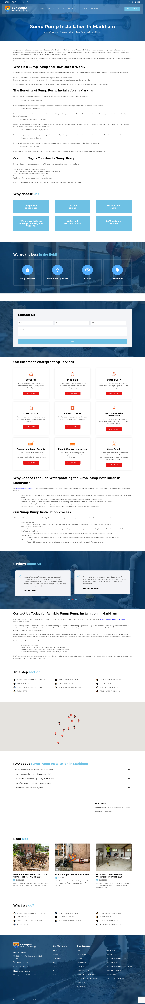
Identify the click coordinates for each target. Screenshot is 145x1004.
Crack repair (111, 950)
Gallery (61, 9)
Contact (94, 9)
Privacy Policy (57, 958)
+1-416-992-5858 (134, 2)
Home (41, 9)
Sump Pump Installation (85, 974)
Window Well (81, 986)
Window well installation (115, 978)
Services (50, 9)
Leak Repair (81, 966)
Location (72, 9)
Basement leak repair (114, 970)
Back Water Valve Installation (87, 978)
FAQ (111, 9)
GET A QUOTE (132, 9)
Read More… (31, 393)
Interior (79, 958)
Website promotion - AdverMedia (25, 1000)
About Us (83, 9)
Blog (104, 9)
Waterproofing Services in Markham (61, 32)
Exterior (79, 950)
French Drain (81, 982)
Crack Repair (81, 962)
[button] (74, 727)
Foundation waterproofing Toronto (119, 966)
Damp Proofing (82, 954)
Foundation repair (113, 962)
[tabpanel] (43, 582)
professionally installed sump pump (112, 619)
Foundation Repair (83, 970)
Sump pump (111, 974)
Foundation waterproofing (116, 958)
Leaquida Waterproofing (24, 489)
